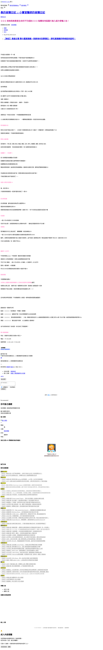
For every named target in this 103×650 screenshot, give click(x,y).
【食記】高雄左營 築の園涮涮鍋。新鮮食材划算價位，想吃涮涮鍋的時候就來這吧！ (40, 39)
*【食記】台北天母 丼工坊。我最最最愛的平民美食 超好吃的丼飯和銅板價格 (23, 541)
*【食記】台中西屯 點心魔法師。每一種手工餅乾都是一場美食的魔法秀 (21, 504)
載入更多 (3, 379)
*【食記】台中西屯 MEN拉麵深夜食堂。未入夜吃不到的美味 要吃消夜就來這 (23, 537)
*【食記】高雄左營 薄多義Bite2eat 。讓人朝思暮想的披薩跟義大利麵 (20, 546)
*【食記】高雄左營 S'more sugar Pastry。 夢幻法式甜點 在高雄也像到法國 (22, 498)
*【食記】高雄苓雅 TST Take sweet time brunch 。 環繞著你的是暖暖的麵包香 (23, 510)
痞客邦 (8, 367)
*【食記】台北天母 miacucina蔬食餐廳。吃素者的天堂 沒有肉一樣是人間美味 (23, 554)
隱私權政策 (60, 627)
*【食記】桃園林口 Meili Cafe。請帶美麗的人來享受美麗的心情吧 (19, 550)
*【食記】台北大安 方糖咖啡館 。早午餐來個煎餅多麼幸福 (17, 516)
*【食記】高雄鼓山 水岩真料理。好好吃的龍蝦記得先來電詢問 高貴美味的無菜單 (24, 569)
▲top (2, 376)
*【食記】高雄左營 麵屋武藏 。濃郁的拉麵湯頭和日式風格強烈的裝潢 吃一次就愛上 (25, 527)
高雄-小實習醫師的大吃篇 (18, 373)
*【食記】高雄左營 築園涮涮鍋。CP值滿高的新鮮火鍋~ (17, 566)
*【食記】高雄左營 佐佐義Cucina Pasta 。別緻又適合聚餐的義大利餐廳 (21, 544)
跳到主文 (3, 17)
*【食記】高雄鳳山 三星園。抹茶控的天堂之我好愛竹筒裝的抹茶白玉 (20, 502)
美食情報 (13, 25)
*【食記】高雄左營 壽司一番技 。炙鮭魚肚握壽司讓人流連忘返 (19, 533)
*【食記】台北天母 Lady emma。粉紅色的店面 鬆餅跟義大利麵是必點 (21, 552)
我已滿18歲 (4, 646)
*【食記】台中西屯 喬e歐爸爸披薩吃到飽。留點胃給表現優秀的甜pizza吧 (22, 548)
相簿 (5, 28)
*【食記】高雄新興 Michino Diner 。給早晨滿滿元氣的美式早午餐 (19, 512)
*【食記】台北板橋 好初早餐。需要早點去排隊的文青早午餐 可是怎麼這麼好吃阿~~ (25, 517)
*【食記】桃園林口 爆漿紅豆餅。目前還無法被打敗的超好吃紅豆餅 (20, 506)
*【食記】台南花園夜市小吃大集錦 (10, 579)
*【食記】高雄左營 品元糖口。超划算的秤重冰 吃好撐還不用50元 (20, 500)
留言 (12, 367)
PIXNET (39, 627)
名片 (5, 32)
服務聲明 (67, 627)
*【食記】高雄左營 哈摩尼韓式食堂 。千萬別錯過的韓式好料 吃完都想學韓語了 (23, 523)
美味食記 (13, 371)
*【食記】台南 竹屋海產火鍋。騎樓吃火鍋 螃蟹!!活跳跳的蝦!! (18, 564)
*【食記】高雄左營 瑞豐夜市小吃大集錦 (12, 577)
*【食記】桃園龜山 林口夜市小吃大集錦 (12, 581)
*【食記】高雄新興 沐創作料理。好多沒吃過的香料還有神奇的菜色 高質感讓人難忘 (25, 571)
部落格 (6, 30)
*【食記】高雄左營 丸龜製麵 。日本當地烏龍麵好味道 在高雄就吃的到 (21, 531)
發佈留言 (3, 389)
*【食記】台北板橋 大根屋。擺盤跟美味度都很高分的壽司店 (18, 535)
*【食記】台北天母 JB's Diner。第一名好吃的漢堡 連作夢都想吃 (19, 558)
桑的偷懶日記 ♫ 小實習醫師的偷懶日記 (23, 12)
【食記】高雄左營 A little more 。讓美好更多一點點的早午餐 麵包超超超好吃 (23, 514)
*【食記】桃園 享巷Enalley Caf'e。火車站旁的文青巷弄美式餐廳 (19, 560)
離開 (9, 646)
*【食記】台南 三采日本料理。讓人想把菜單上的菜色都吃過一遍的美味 (21, 539)
